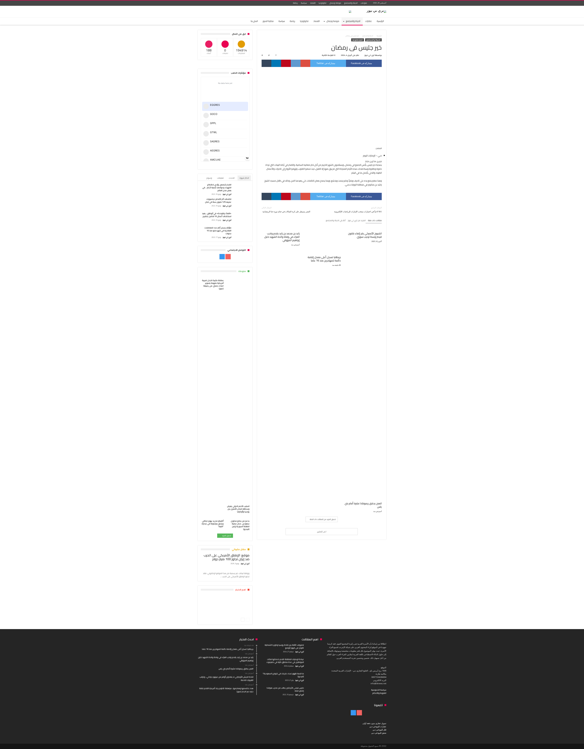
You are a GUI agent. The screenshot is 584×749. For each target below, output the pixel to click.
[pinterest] (286, 63)
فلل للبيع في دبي (379, 729)
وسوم (209, 178)
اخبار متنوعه (357, 39)
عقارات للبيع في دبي (377, 726)
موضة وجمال (335, 3)
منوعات (364, 3)
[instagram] (200, 3)
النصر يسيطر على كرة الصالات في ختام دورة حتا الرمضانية (286, 209)
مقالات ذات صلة (375, 220)
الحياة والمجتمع (351, 3)
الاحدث (232, 178)
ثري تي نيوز (369, 55)
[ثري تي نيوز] (376, 10)
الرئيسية (379, 35)
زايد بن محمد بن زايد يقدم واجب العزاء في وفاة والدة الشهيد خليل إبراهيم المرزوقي (282, 237)
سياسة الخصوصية (378, 690)
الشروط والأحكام (379, 693)
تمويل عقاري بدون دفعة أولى (374, 723)
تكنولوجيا (322, 3)
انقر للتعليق (321, 531)
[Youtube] (206, 3)
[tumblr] (266, 63)
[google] (305, 63)
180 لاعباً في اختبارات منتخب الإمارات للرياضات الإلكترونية (358, 209)
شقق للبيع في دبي (378, 733)
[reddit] (296, 63)
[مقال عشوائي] (208, 21)
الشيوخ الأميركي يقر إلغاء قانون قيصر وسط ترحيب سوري (365, 235)
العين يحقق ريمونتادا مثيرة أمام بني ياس (363, 505)
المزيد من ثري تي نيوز (357, 220)
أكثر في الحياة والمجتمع (336, 220)
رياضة (295, 3)
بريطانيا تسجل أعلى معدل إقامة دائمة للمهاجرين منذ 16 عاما (324, 259)
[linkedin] (276, 63)
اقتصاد (313, 3)
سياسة (304, 3)
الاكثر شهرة (244, 178)
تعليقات (220, 178)
